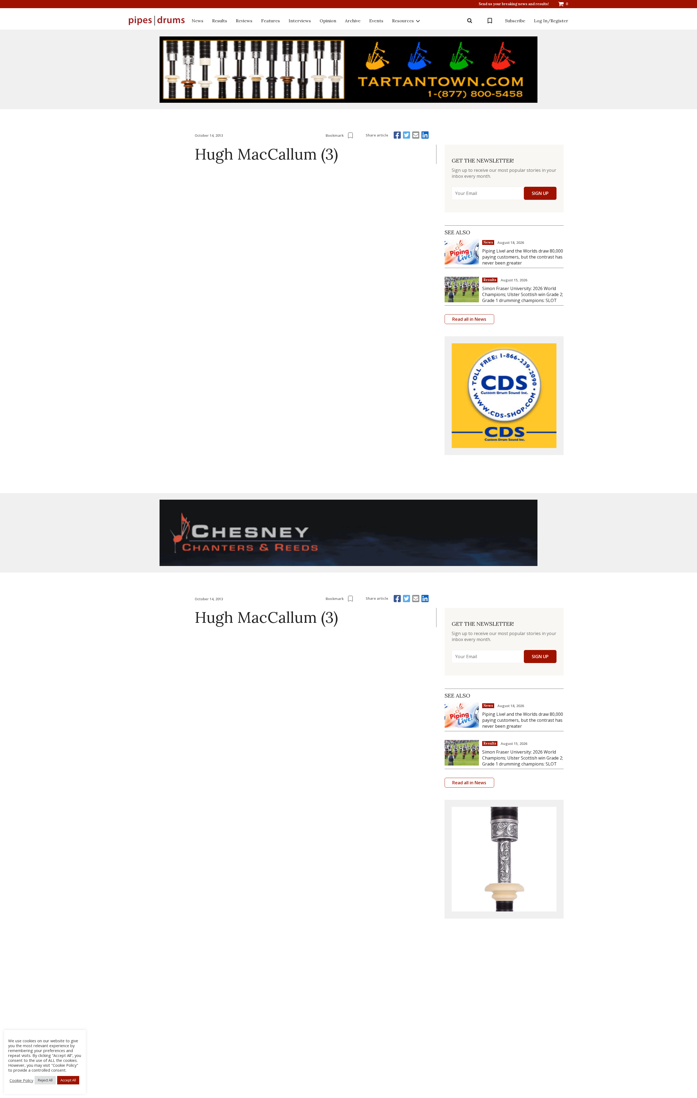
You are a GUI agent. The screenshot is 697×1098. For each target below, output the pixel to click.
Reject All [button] (45, 1080)
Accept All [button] (68, 1080)
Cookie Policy (21, 1080)
